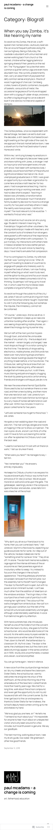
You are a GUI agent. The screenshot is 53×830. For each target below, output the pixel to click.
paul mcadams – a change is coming (19, 790)
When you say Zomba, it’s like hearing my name (26, 33)
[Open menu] (47, 6)
